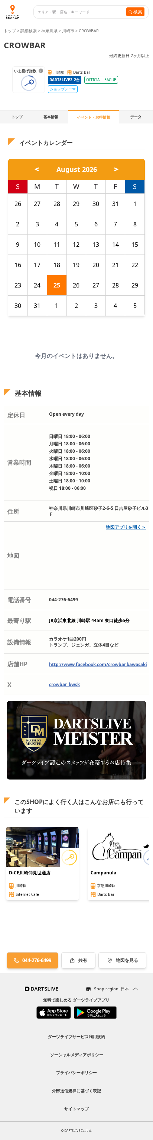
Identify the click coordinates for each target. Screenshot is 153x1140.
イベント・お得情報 (93, 117)
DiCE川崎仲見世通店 (30, 873)
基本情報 (50, 116)
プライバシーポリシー (76, 1072)
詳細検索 (29, 30)
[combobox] (82, 12)
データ (135, 116)
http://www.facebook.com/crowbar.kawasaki (98, 664)
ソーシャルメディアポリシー (76, 1054)
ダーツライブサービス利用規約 (76, 1036)
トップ (10, 30)
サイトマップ (76, 1108)
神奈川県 (49, 30)
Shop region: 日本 (111, 988)
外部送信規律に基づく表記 (76, 1090)
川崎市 (68, 30)
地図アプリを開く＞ (126, 527)
